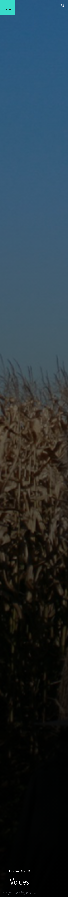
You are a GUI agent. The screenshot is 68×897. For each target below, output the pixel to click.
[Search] (63, 6)
